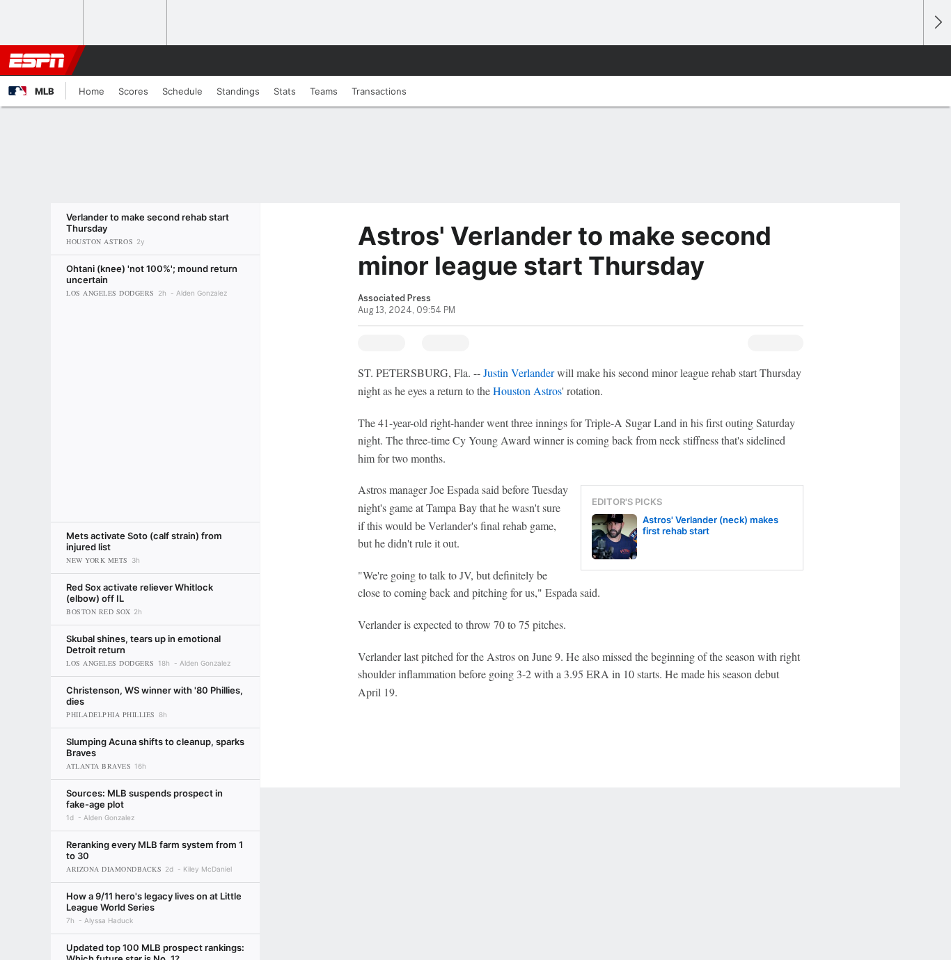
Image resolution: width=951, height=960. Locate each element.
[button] (906, 60)
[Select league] (42, 23)
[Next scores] (937, 22)
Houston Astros (527, 390)
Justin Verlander (518, 372)
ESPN (37, 60)
